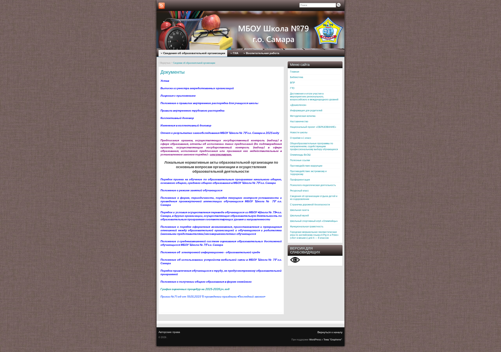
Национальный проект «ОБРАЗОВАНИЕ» (313, 127)
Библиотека (296, 77)
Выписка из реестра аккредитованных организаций (197, 88)
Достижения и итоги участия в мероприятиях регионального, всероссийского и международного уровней (314, 96)
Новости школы (298, 132)
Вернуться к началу (329, 332)
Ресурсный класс (299, 190)
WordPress (315, 339)
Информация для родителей (306, 110)
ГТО (292, 88)
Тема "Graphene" (332, 339)
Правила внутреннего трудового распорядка (192, 110)
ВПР (292, 82)
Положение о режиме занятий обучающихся (191, 190)
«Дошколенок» (298, 105)
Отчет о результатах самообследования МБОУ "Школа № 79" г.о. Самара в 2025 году (219, 133)
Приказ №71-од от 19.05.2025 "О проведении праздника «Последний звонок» (212, 296)
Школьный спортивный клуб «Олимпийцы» (314, 221)
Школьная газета (299, 210)
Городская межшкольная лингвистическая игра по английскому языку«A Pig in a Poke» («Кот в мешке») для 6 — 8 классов (314, 235)
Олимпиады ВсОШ (300, 154)
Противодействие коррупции (306, 165)
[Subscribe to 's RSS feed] (162, 6)
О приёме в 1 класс (300, 138)
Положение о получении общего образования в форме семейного (206, 281)
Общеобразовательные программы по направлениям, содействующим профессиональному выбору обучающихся (314, 146)
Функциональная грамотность (306, 226)
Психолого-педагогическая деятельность (313, 185)
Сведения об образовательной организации (194, 63)
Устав (164, 81)
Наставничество (299, 121)
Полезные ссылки (300, 160)
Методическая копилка (302, 116)
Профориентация (300, 179)
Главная (294, 71)
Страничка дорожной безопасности (310, 204)
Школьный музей (299, 215)
